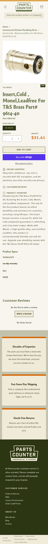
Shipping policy (32, 539)
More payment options (24, 163)
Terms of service (19, 539)
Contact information (20, 542)
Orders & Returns (12, 494)
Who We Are (10, 517)
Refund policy (18, 536)
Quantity (7, 133)
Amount (34, 133)
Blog (7, 521)
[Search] (41, 15)
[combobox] (24, 15)
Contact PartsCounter (14, 501)
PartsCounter (7, 540)
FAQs (7, 497)
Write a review (24, 314)
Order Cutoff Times (13, 504)
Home (5, 27)
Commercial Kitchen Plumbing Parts (20, 30)
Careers (8, 524)
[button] (5, 7)
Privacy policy (30, 536)
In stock (9, 128)
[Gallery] (24, 62)
